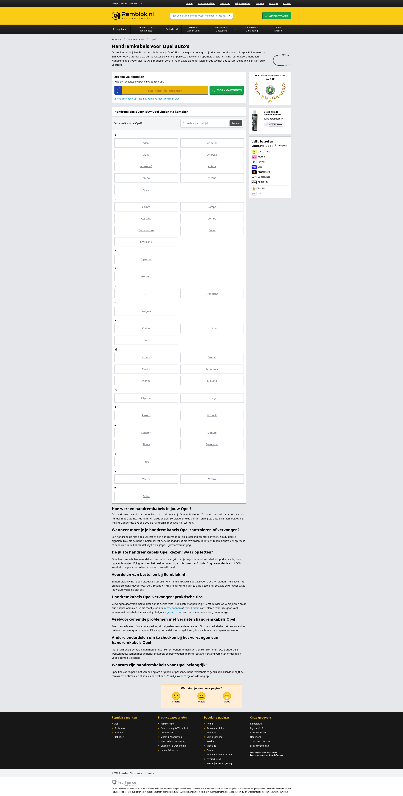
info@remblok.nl (261, 745)
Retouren (225, 3)
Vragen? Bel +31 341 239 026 (127, 3)
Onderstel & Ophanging (173, 745)
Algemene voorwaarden (219, 754)
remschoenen (172, 608)
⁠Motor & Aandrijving (171, 736)
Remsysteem (167, 723)
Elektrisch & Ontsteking (173, 741)
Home (189, 3)
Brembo (118, 732)
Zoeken (236, 123)
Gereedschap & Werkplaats (175, 728)
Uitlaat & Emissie (169, 750)
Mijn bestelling (243, 3)
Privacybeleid (214, 758)
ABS (116, 723)
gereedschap (174, 612)
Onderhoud (167, 732)
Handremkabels (136, 39)
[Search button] (230, 15)
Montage (273, 3)
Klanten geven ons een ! (263, 752)
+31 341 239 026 (261, 741)
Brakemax (119, 728)
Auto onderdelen (206, 3)
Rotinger (119, 736)
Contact (287, 3)
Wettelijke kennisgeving (219, 763)
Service (260, 3)
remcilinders (191, 608)
